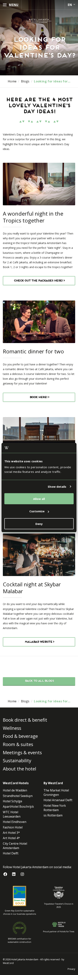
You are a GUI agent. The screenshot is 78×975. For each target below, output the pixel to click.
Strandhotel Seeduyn (18, 796)
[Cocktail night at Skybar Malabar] (39, 554)
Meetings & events (22, 752)
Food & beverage (20, 736)
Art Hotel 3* (11, 833)
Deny (39, 523)
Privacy (71, 968)
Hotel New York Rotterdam (55, 807)
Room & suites (18, 744)
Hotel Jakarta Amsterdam (24, 959)
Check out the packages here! (38, 280)
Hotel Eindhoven (14, 822)
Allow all (39, 498)
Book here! (38, 397)
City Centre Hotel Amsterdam (15, 845)
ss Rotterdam (53, 815)
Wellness (12, 728)
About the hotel (19, 768)
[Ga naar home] (39, 20)
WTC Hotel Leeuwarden (11, 814)
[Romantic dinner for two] (39, 322)
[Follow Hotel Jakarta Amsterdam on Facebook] (5, 874)
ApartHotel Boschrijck (18, 806)
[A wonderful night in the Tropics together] (39, 184)
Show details (57, 486)
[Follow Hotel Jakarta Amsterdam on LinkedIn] (13, 874)
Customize (36, 511)
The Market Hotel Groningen (56, 792)
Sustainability (17, 760)
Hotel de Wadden (15, 790)
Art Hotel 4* (11, 838)
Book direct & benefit (25, 720)
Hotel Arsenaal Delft (58, 800)
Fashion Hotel (13, 827)
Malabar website (38, 642)
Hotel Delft (10, 853)
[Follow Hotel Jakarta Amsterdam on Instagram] (22, 874)
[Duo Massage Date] (39, 438)
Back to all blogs (39, 681)
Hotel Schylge (12, 801)
